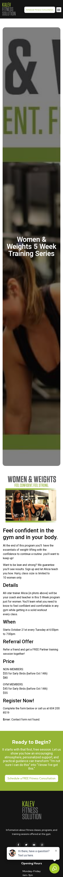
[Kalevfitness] (8, 10)
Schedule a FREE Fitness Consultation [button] (31, 778)
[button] (58, 9)
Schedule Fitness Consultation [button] (39, 10)
